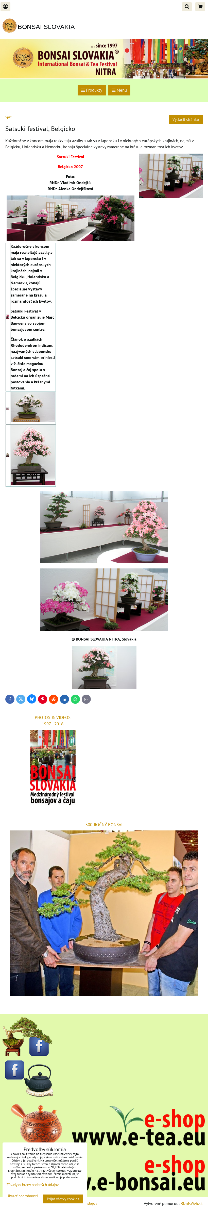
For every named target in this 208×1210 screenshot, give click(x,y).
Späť (8, 117)
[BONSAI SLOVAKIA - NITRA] (104, 1190)
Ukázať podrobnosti (22, 1196)
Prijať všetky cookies (63, 1199)
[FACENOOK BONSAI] (28, 1054)
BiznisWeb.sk (192, 1203)
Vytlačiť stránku (185, 119)
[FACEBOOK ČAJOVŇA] (28, 1095)
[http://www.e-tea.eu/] (104, 1145)
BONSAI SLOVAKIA (46, 26)
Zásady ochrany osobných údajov (33, 1184)
